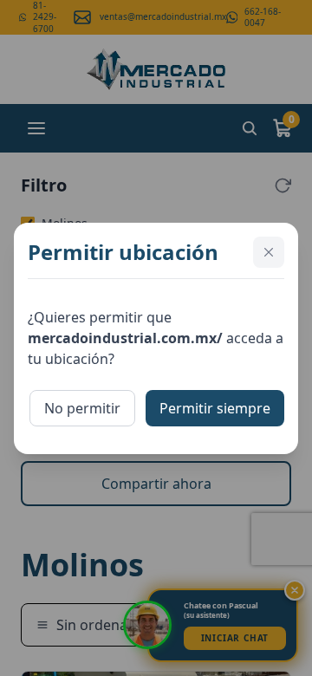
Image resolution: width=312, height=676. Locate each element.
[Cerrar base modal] (268, 252)
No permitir (82, 408)
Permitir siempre (214, 408)
